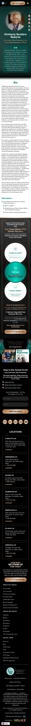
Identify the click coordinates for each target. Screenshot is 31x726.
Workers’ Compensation (10, 605)
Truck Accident (7, 591)
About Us (6, 641)
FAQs (4, 649)
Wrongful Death (7, 597)
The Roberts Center (8, 652)
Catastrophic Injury (8, 599)
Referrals (20, 689)
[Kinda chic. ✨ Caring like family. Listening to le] (8, 356)
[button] (27, 3)
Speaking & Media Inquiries (11, 658)
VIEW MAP (8, 450)
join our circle (15, 411)
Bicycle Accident (8, 602)
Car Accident (7, 588)
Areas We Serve (14, 682)
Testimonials (6, 647)
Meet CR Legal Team (9, 660)
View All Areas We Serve (10, 634)
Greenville (6, 626)
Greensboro (6, 620)
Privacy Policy (9, 713)
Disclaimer (23, 713)
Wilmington (6, 623)
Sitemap (16, 713)
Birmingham (6, 631)
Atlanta (5, 628)
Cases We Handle (19, 678)
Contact (22, 693)
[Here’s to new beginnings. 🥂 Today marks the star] (22, 356)
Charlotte (6, 615)
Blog (4, 644)
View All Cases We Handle (10, 607)
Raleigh (5, 617)
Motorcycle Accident (9, 594)
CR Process (6, 655)
